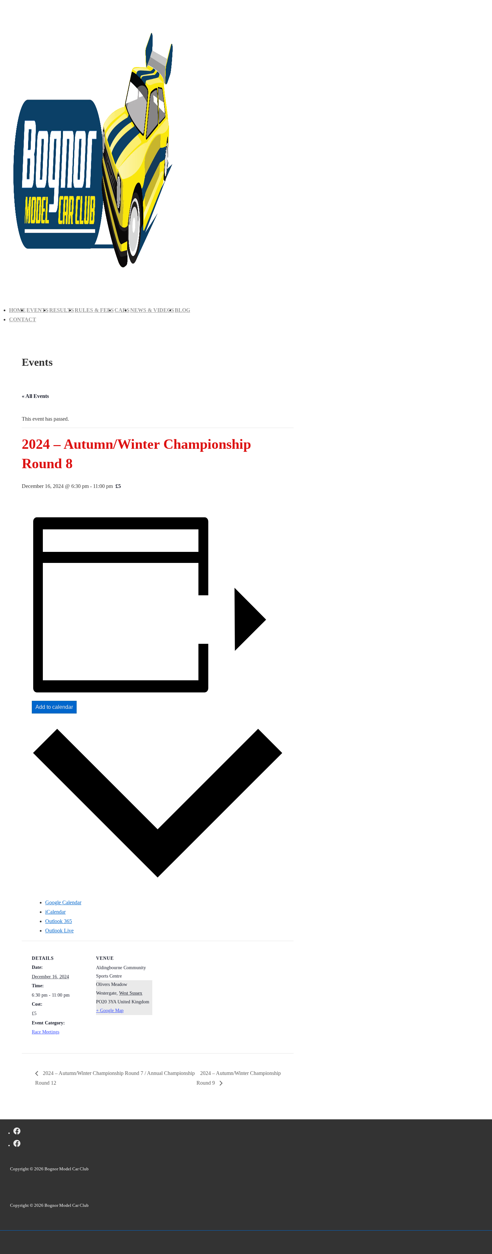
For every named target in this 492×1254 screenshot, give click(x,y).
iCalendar (55, 912)
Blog (182, 310)
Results (61, 310)
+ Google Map (110, 1010)
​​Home (17, 310)
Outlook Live (59, 930)
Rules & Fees (94, 310)
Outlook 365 (58, 921)
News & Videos (152, 310)
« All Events (35, 396)
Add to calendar (54, 707)
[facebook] (16, 1132)
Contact (22, 319)
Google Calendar (63, 902)
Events (37, 310)
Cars (122, 310)
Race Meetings (45, 1031)
